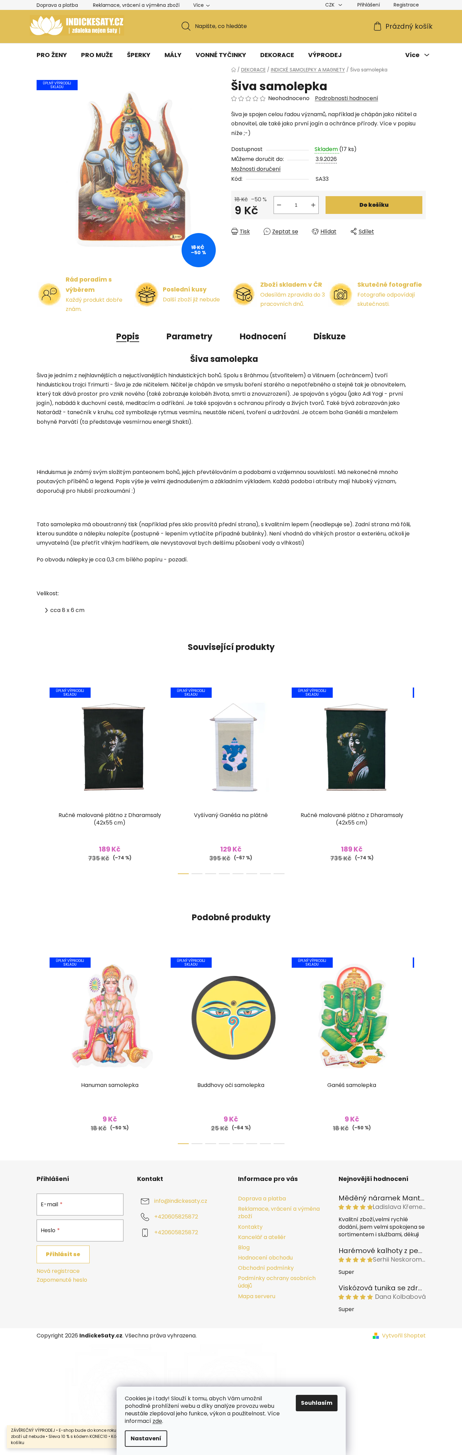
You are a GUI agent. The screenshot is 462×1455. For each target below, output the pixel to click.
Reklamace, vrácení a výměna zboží (136, 5)
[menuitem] (52, 55)
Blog (244, 1247)
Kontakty (250, 1227)
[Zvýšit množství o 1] (313, 205)
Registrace (406, 4)
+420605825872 (176, 1217)
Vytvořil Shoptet (404, 1336)
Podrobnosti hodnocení (346, 98)
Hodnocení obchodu (265, 1258)
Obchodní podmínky (266, 1268)
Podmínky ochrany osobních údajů (277, 1282)
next (420, 778)
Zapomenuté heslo (62, 1280)
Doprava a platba (57, 5)
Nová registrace (58, 1271)
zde (157, 1421)
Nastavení (146, 1438)
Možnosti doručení (256, 169)
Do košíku (373, 205)
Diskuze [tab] (330, 336)
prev (42, 778)
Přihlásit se (63, 1254)
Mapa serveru (256, 1296)
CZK (330, 4)
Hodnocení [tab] (263, 336)
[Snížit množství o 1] (279, 205)
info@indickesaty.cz (180, 1201)
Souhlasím (316, 1403)
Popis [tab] (127, 336)
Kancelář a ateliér (262, 1237)
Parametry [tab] (189, 336)
